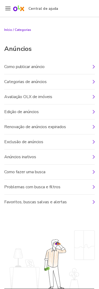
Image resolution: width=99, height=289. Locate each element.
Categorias (23, 30)
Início (8, 30)
